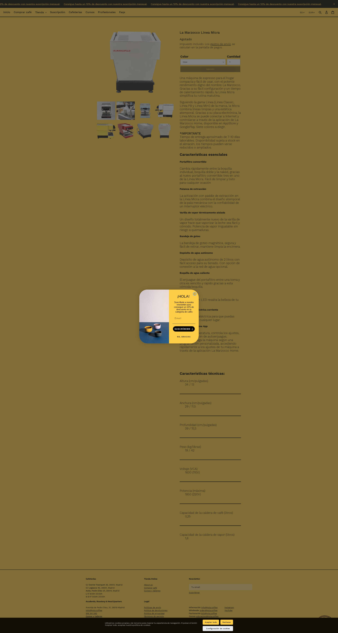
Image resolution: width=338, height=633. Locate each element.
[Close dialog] (194, 294)
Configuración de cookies (218, 628)
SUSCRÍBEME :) (184, 329)
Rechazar (226, 622)
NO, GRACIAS (184, 337)
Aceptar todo (211, 622)
